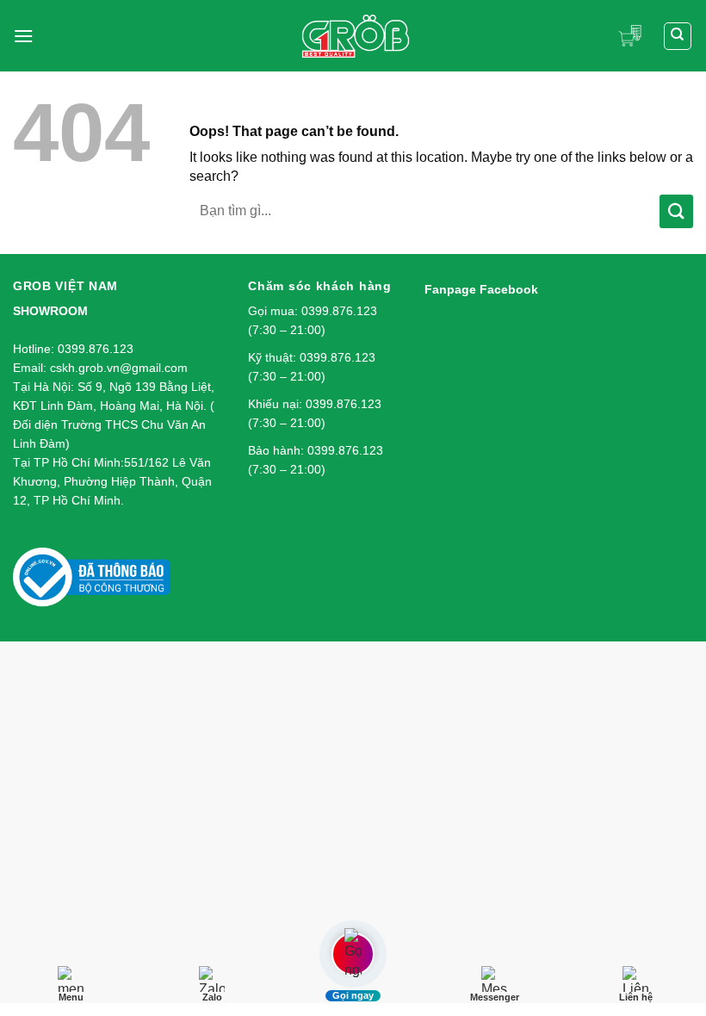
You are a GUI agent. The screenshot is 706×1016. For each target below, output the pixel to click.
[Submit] (676, 211)
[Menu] (23, 36)
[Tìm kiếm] (678, 36)
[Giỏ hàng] (634, 35)
